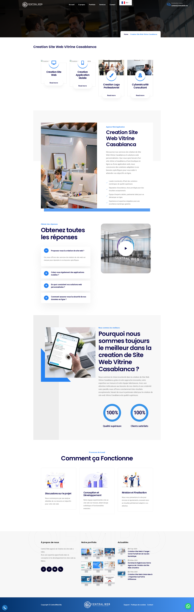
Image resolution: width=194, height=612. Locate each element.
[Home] (32, 4)
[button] (65, 250)
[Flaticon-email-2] (54, 569)
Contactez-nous (177, 3)
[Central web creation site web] (97, 604)
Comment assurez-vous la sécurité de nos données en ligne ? (68, 298)
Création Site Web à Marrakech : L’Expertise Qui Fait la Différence (140, 576)
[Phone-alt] (60, 569)
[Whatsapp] (43, 569)
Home (126, 34)
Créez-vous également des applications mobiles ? (67, 273)
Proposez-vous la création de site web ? (67, 251)
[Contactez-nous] (168, 4)
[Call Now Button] (5, 607)
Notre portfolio (88, 542)
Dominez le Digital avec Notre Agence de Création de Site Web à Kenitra (139, 565)
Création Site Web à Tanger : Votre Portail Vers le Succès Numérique (139, 553)
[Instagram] (49, 569)
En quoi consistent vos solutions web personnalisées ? (66, 285)
